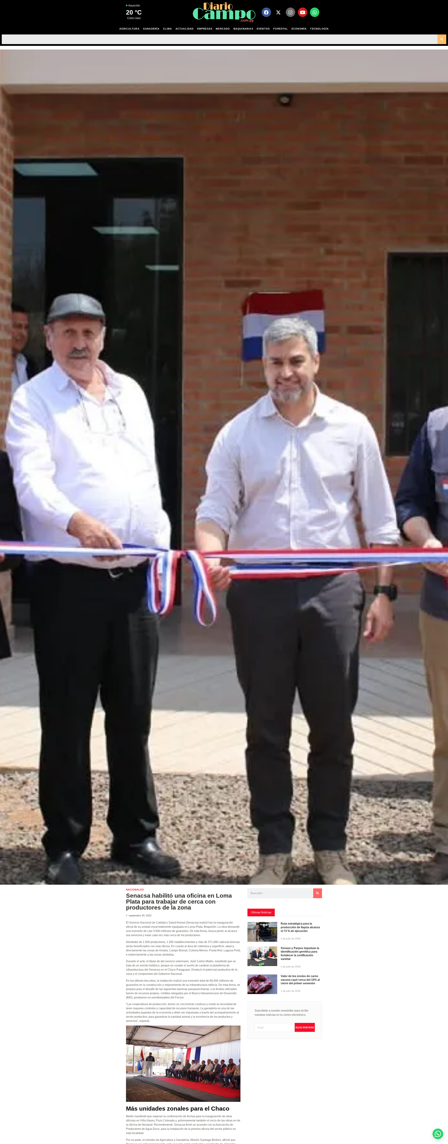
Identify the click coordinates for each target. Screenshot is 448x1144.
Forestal (280, 28)
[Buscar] (442, 39)
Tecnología (319, 28)
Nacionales (135, 889)
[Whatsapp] (314, 12)
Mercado (223, 28)
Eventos (263, 28)
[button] (438, 1134)
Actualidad (185, 28)
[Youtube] (302, 12)
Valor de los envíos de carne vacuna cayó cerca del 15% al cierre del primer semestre (300, 980)
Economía (299, 28)
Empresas (204, 28)
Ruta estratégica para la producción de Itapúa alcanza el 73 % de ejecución (300, 927)
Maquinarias (243, 28)
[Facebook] (266, 12)
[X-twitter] (278, 12)
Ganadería (151, 28)
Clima (167, 28)
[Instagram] (290, 12)
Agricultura (129, 28)
